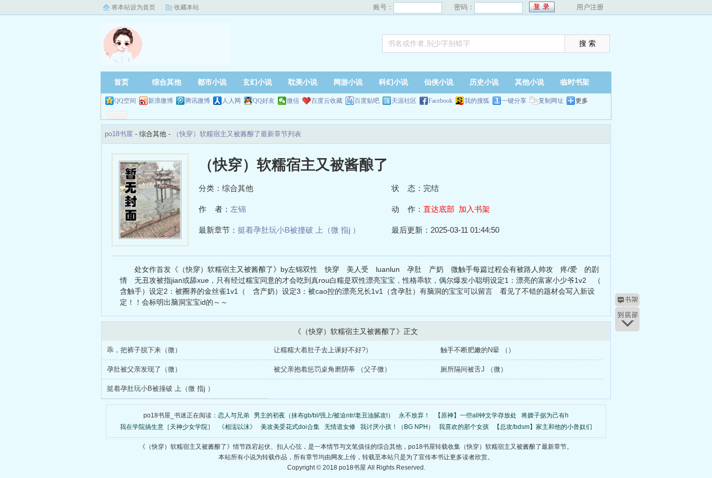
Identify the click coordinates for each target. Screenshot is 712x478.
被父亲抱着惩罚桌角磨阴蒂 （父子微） (332, 369)
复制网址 (550, 100)
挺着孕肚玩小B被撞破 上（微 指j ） (299, 229)
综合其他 (166, 82)
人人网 (231, 100)
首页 (121, 82)
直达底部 (439, 209)
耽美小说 (302, 82)
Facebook (440, 100)
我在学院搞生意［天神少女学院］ (167, 427)
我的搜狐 (476, 100)
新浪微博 (160, 100)
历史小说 (484, 82)
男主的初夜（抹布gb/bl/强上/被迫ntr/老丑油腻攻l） (324, 415)
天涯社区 (403, 100)
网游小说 (348, 82)
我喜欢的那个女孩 (464, 427)
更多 (581, 100)
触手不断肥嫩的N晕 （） (477, 350)
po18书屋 (166, 44)
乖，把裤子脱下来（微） (144, 350)
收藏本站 (186, 7)
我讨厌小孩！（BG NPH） (397, 427)
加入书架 (474, 209)
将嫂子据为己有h (545, 415)
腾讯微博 (197, 100)
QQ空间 (125, 100)
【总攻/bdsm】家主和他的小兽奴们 (543, 427)
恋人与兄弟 (233, 415)
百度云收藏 (326, 100)
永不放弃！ (414, 415)
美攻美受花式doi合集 (290, 427)
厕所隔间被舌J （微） (473, 369)
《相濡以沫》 (237, 427)
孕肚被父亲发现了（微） (144, 369)
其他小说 (529, 82)
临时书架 (575, 82)
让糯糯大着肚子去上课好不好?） (323, 350)
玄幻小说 (257, 82)
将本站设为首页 (133, 7)
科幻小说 (393, 82)
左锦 (238, 209)
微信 (293, 100)
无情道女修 (339, 427)
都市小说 (212, 82)
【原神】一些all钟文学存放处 (476, 415)
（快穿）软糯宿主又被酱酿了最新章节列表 (237, 134)
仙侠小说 (438, 82)
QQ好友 (264, 100)
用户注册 (590, 7)
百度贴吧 (366, 100)
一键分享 (513, 100)
